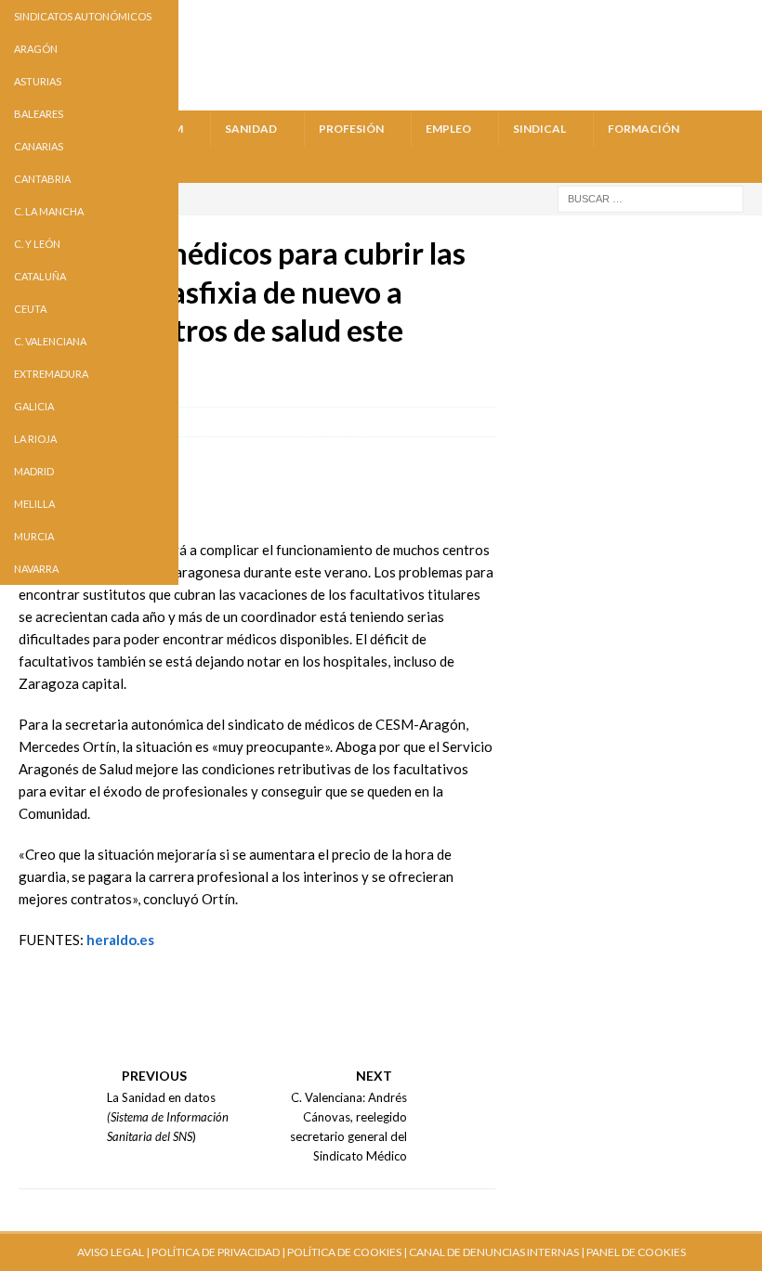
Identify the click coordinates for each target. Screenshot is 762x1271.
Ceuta (30, 309)
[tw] (640, 16)
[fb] (675, 16)
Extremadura (51, 374)
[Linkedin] (745, 16)
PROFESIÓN (351, 129)
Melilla (34, 504)
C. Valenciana (50, 341)
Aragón (36, 49)
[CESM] (90, 991)
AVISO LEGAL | (113, 1252)
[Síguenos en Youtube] (41, 991)
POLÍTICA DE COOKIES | (347, 1252)
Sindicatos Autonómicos (82, 16)
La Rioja (35, 439)
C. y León (37, 244)
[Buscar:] (650, 197)
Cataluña (40, 276)
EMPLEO (448, 129)
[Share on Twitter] (90, 1041)
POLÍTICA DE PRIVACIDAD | (218, 1252)
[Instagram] (710, 16)
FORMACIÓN (643, 129)
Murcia (34, 536)
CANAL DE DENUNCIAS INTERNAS (493, 1252)
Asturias (37, 81)
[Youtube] (604, 16)
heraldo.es (120, 939)
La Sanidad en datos (161, 1097)
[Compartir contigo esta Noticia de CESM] (188, 1041)
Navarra (36, 569)
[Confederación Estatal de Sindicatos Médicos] (381, 99)
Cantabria (42, 179)
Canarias (38, 146)
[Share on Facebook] (41, 1041)
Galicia (34, 406)
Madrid (34, 471)
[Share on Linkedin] (139, 1041)
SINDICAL (539, 129)
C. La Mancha (49, 211)
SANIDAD (251, 129)
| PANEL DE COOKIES (632, 1252)
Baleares (38, 114)
